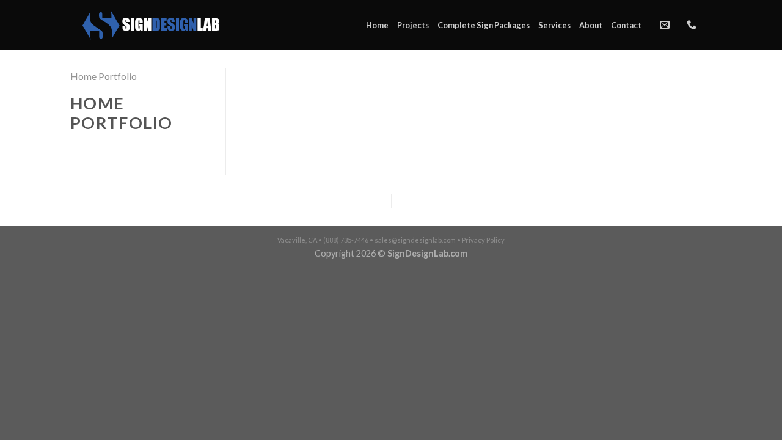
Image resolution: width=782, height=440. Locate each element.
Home (377, 25)
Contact (626, 25)
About (590, 25)
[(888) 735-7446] (693, 25)
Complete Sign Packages (483, 25)
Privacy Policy (483, 240)
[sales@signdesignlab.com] (666, 25)
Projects (413, 25)
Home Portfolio (103, 76)
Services (554, 25)
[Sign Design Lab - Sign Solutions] (150, 25)
